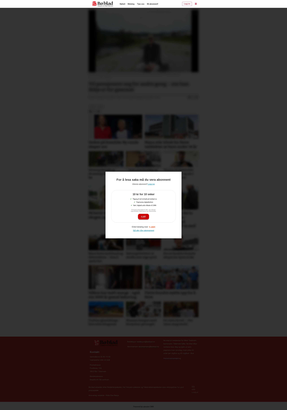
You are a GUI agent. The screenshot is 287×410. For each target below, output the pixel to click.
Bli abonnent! (152, 4)
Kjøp (143, 217)
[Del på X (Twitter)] (193, 97)
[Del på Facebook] (189, 97)
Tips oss (140, 4)
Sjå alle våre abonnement (143, 230)
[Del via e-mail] (196, 97)
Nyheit (122, 4)
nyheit (92, 106)
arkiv (100, 106)
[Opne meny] (195, 4)
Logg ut (195, 392)
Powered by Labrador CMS (143, 407)
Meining (131, 4)
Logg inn (187, 4)
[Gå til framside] (103, 4)
